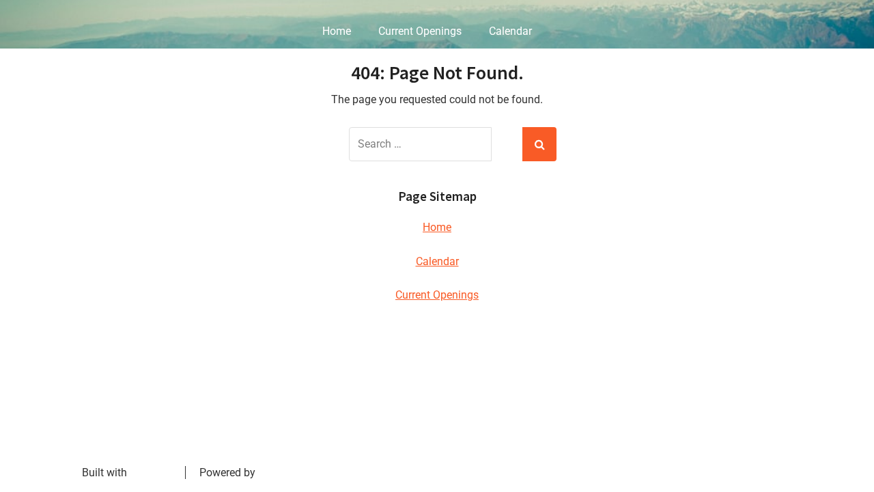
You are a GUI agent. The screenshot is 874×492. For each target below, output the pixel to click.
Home (336, 31)
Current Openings (420, 31)
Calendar (510, 31)
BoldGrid (150, 472)
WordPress (284, 472)
